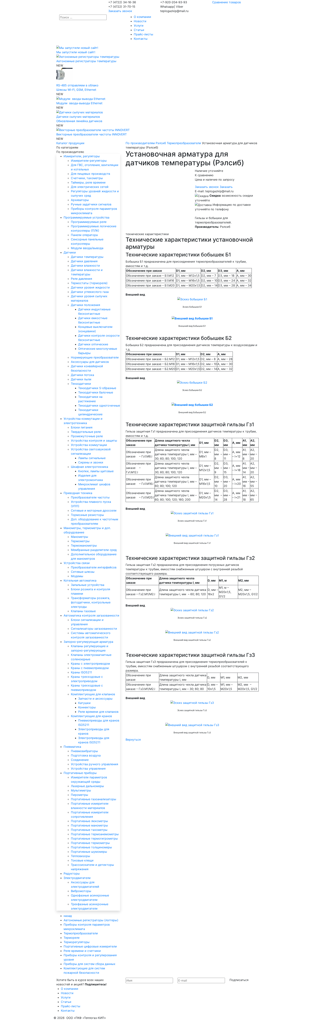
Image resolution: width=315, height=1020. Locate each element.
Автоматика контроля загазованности (91, 615)
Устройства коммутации (89, 445)
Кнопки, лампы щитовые (96, 471)
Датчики (70, 252)
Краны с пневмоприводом (90, 668)
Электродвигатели (77, 878)
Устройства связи (77, 563)
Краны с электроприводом (90, 663)
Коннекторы (87, 707)
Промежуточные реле (87, 436)
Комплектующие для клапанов (93, 694)
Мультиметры (81, 790)
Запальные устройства (87, 585)
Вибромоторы (81, 891)
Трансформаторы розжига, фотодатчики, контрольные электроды (90, 602)
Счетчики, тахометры (87, 178)
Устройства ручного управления (94, 764)
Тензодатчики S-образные (97, 388)
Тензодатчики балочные (95, 392)
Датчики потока (82, 375)
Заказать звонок (120, 11)
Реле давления (81, 278)
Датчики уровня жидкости (90, 287)
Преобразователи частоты (90, 497)
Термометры (80, 541)
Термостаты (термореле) (89, 283)
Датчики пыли (81, 379)
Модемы (77, 576)
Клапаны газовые (83, 611)
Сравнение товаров (226, 2)
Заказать (226, 187)
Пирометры (79, 795)
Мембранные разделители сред (94, 550)
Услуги (138, 25)
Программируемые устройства (86, 217)
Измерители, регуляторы (82, 156)
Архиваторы (80, 200)
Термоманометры (84, 545)
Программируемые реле (88, 222)
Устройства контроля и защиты (94, 440)
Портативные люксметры (89, 821)
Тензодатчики (81, 383)
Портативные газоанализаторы (93, 799)
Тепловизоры (80, 856)
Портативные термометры (90, 843)
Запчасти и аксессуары (95, 698)
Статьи (139, 30)
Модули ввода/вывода (87, 248)
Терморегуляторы (77, 942)
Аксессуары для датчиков (90, 362)
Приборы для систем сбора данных (89, 964)
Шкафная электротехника (89, 467)
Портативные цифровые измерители (90, 946)
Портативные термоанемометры (95, 834)
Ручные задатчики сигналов (91, 204)
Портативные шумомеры (89, 851)
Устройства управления (88, 768)
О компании (142, 17)
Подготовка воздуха (86, 755)
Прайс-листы (143, 34)
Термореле (71, 937)
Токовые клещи (82, 860)
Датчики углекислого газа (90, 292)
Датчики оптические (93, 344)
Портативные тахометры (89, 830)
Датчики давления (84, 261)
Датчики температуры (87, 257)
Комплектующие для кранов (91, 716)
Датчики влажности (85, 265)
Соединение (80, 760)
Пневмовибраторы (84, 751)
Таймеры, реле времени (88, 182)
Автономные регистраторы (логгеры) (91, 920)
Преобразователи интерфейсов (93, 567)
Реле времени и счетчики (82, 951)
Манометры (79, 537)
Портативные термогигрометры (94, 838)
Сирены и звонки (90, 462)
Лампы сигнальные (92, 458)
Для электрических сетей (89, 187)
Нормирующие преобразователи (95, 357)
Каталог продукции (70, 143)
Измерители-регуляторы (89, 160)
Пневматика (72, 746)
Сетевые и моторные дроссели (93, 510)
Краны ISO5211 (81, 672)
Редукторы (72, 873)
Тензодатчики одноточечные (99, 405)
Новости (140, 21)
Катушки (84, 703)
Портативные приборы (80, 773)
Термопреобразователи (81, 933)
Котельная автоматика (80, 580)
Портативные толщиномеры (91, 847)
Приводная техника (78, 493)
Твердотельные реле (86, 432)
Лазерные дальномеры (87, 786)
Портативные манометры (89, 825)
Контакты (140, 38)
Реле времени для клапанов (98, 711)
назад (68, 916)
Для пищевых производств (90, 173)
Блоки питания (81, 427)
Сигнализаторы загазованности (94, 628)
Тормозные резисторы (87, 515)
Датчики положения (85, 305)
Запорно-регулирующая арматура (88, 641)
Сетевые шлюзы (82, 572)
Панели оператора (84, 235)
